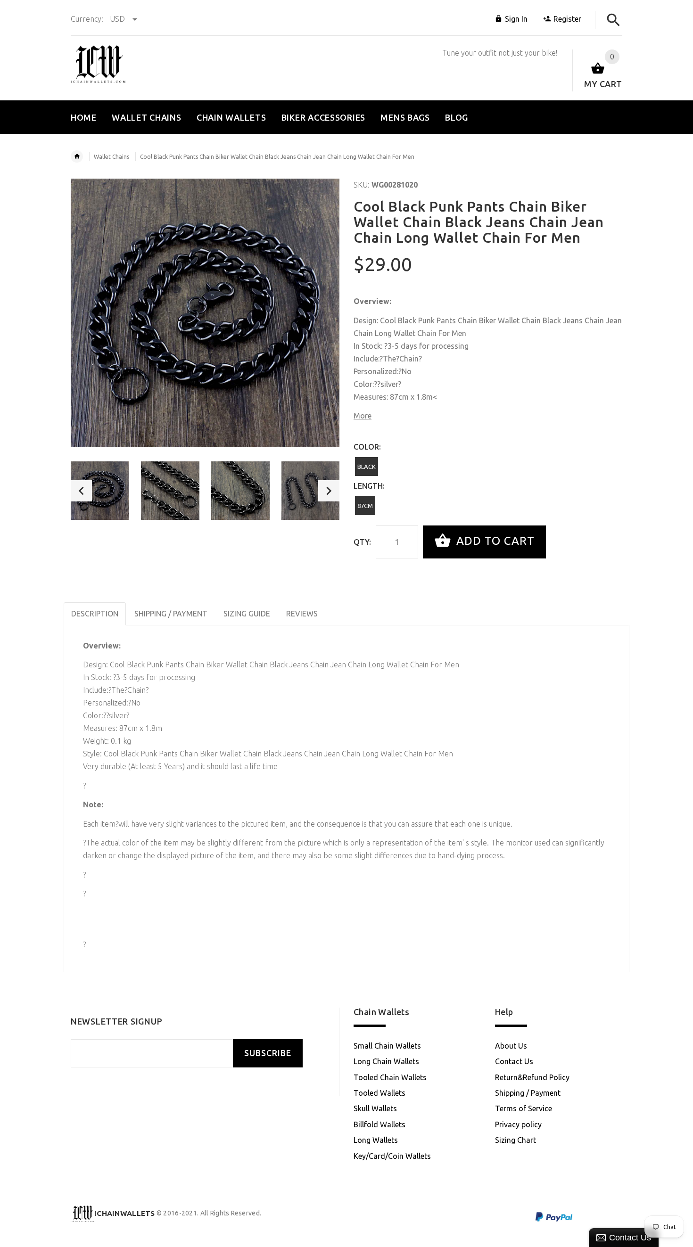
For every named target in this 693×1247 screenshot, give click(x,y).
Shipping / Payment (528, 1093)
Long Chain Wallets (386, 1061)
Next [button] (328, 490)
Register (567, 19)
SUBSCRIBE (267, 1053)
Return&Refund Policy (532, 1077)
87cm (365, 505)
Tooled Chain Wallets (390, 1077)
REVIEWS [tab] (302, 613)
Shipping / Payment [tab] (170, 613)
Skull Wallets (375, 1108)
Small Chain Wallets (387, 1046)
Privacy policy (518, 1124)
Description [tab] (94, 613)
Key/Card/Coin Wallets (392, 1156)
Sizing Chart (515, 1140)
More (362, 415)
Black (366, 466)
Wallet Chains (111, 157)
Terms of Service (523, 1108)
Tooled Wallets (379, 1093)
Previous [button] (81, 490)
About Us (511, 1046)
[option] (100, 490)
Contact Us (514, 1061)
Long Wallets (376, 1140)
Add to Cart (494, 540)
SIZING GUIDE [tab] (246, 613)
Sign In (516, 19)
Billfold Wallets (379, 1124)
